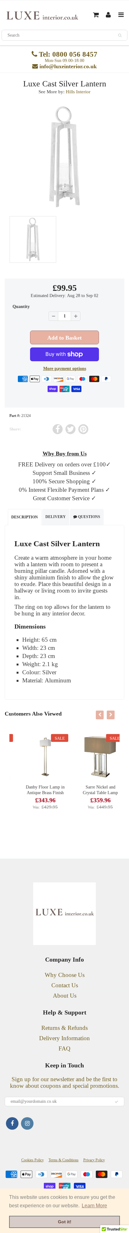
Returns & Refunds (64, 1028)
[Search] (120, 35)
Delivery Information (64, 1038)
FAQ (64, 1048)
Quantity (21, 306)
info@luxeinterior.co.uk (68, 66)
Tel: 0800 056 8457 (68, 54)
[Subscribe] (116, 1102)
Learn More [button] (94, 1205)
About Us (64, 995)
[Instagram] (27, 1123)
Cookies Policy (32, 1160)
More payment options (64, 368)
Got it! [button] (64, 1221)
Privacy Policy (94, 1160)
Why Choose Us (65, 975)
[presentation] (100, 715)
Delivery (55, 517)
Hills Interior (78, 91)
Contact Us (64, 985)
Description (24, 517)
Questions (88, 517)
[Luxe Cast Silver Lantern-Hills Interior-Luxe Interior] (64, 157)
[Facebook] (12, 1123)
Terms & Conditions (64, 1160)
